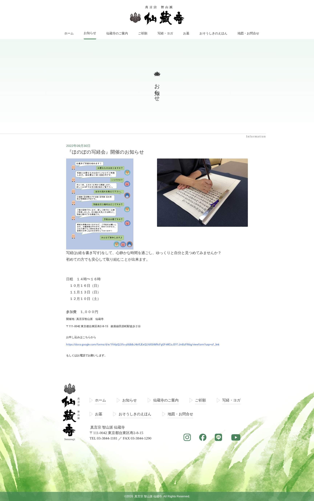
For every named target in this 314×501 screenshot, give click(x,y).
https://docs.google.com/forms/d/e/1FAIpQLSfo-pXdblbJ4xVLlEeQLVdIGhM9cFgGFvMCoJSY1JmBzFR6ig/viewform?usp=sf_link (142, 344)
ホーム (100, 400)
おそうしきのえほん (135, 414)
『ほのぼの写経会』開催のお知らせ (105, 152)
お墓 (98, 414)
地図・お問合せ (180, 414)
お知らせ (129, 400)
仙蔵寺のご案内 (166, 400)
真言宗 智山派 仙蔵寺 (148, 496)
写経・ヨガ (231, 400)
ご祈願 (200, 400)
